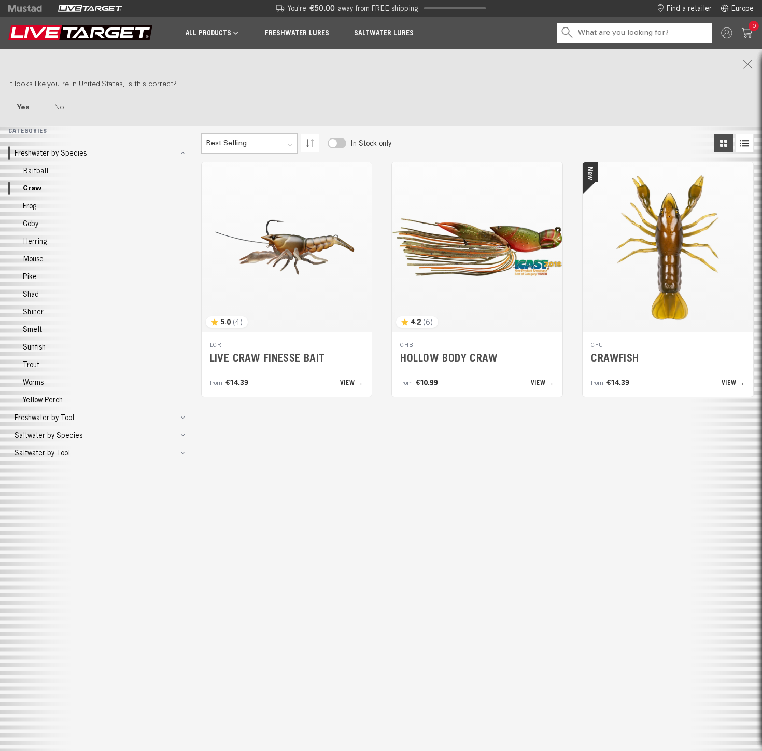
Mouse (33, 258)
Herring (35, 241)
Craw (32, 188)
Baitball (35, 170)
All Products (208, 33)
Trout (31, 364)
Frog (29, 206)
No (59, 107)
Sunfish (34, 347)
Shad (31, 294)
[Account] (727, 33)
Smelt (32, 329)
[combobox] (249, 143)
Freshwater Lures (297, 32)
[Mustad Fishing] (29, 8)
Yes (23, 107)
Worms (33, 382)
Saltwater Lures (384, 32)
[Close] (381, 64)
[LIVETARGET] (90, 8)
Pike (30, 276)
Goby (30, 223)
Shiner (33, 311)
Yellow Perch (43, 400)
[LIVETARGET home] (80, 33)
